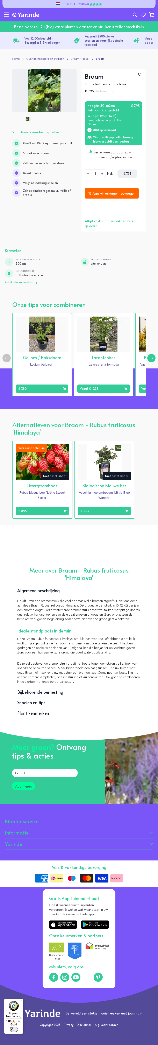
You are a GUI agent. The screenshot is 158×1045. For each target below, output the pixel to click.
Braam (100, 59)
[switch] (14, 1029)
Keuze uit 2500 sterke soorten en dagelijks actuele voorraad (104, 40)
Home (16, 59)
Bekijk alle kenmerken (19, 282)
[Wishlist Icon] (140, 74)
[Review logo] (74, 951)
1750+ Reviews (78, 4)
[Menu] (20, 1001)
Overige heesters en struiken (45, 59)
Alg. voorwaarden (106, 1025)
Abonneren (23, 786)
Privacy (68, 1025)
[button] (6, 14)
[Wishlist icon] (64, 321)
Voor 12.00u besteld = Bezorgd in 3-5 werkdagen (42, 40)
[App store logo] (63, 924)
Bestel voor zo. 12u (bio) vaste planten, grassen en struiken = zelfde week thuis (79, 26)
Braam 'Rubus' (80, 59)
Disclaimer (84, 1025)
